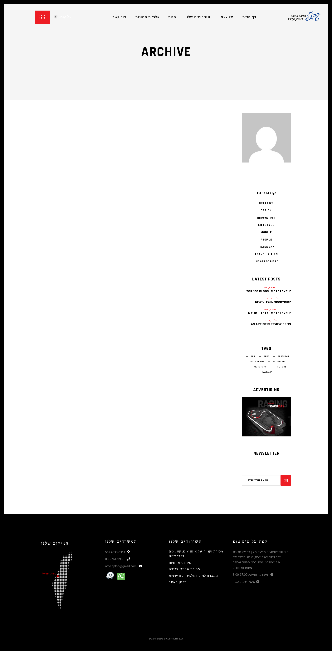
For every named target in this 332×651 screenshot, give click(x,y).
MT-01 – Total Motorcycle (269, 313)
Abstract (283, 356)
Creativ (260, 362)
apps (266, 356)
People (266, 240)
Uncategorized (266, 262)
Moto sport (261, 367)
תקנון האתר (178, 582)
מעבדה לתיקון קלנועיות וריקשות (193, 576)
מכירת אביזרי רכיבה (184, 569)
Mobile (266, 232)
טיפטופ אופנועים (156, 639)
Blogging (279, 362)
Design (266, 210)
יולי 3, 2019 (268, 287)
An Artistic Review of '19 (271, 324)
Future (281, 367)
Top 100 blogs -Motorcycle (268, 291)
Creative (266, 203)
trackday (266, 372)
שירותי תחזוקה (180, 563)
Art (253, 356)
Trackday (266, 247)
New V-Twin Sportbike (273, 302)
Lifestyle (266, 225)
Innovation (266, 218)
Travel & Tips (266, 254)
